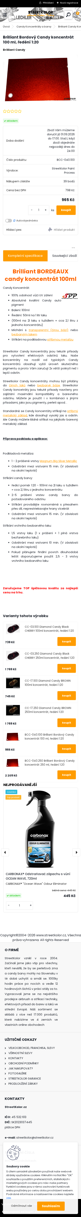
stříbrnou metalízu (60, 340)
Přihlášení (48, 2)
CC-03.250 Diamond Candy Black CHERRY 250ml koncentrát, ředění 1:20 (50, 656)
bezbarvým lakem (24, 334)
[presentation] (5, 852)
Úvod (6, 26)
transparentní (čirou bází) (48, 330)
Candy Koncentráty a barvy (34, 26)
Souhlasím (51, 1206)
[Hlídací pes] (59, 230)
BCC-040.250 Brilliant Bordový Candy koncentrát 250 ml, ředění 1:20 (50, 763)
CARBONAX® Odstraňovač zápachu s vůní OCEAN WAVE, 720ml (38, 876)
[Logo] (40, 15)
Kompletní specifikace (25, 255)
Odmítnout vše (21, 1206)
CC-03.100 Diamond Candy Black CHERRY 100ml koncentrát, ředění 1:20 (49, 629)
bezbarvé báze (48, 385)
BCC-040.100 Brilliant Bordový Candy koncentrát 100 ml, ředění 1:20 (49, 737)
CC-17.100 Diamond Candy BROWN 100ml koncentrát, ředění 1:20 (48, 683)
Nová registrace (69, 2)
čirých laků (17, 385)
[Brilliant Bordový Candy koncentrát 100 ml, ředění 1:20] (40, 80)
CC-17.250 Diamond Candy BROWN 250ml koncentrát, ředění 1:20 (48, 710)
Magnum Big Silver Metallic (58, 461)
